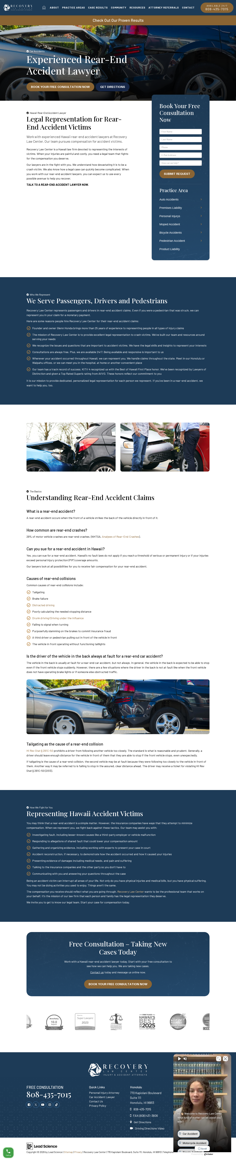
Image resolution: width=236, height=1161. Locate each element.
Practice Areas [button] (73, 7)
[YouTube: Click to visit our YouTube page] (42, 1104)
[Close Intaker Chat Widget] (225, 1058)
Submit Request (177, 173)
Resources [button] (137, 7)
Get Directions (112, 87)
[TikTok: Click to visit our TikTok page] (56, 1104)
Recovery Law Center (130, 891)
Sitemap (68, 1152)
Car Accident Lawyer (102, 1097)
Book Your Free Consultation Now (60, 87)
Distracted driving (43, 605)
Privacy (78, 1152)
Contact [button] (188, 7)
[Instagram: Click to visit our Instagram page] (49, 1104)
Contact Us (96, 1101)
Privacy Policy (97, 1105)
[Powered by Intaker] (209, 1154)
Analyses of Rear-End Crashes (120, 536)
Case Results (98, 7)
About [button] (54, 7)
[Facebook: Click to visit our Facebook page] (29, 1104)
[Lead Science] (41, 1146)
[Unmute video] (179, 1058)
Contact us (97, 972)
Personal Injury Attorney (104, 1092)
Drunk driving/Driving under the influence (58, 618)
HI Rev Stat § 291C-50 (39, 750)
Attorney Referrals (164, 7)
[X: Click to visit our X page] (36, 1104)
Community (118, 7)
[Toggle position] (218, 1058)
